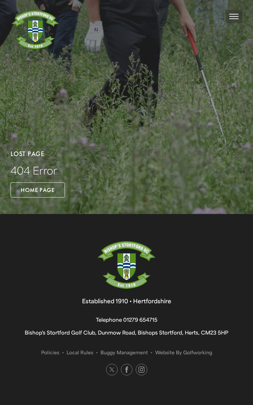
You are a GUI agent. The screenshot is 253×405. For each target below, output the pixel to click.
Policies (50, 352)
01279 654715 (140, 319)
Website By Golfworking (183, 352)
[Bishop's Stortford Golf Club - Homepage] (35, 30)
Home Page (38, 190)
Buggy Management (124, 352)
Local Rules (80, 352)
